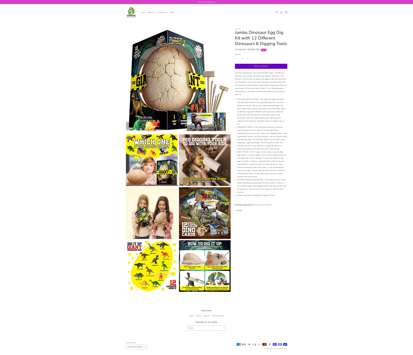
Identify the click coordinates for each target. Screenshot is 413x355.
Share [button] (239, 210)
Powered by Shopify (281, 348)
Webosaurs (272, 348)
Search (191, 316)
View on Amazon (261, 66)
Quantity (238, 54)
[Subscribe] (223, 328)
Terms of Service (218, 316)
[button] (163, 12)
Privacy (198, 316)
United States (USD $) (135, 347)
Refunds (206, 316)
